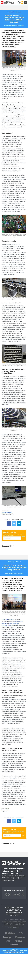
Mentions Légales (14, 909)
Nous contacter (9, 907)
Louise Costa (5, 809)
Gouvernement (8, 619)
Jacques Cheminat (7, 512)
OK (23, 538)
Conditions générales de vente (14, 912)
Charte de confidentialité (14, 910)
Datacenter (10, 12)
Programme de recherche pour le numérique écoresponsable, (12, 623)
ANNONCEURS (19, 907)
